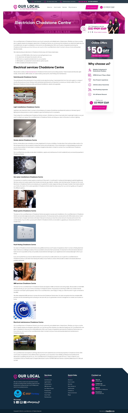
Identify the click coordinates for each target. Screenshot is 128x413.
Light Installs (47, 382)
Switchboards (48, 380)
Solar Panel (47, 395)
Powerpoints (47, 390)
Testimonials (71, 388)
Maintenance (47, 397)
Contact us (71, 390)
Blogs (69, 395)
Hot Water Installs (49, 388)
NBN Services (47, 386)
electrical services (31, 71)
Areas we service (72, 392)
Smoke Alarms (48, 384)
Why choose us (73, 7)
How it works (57, 7)
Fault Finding (47, 392)
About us (49, 7)
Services (64, 7)
